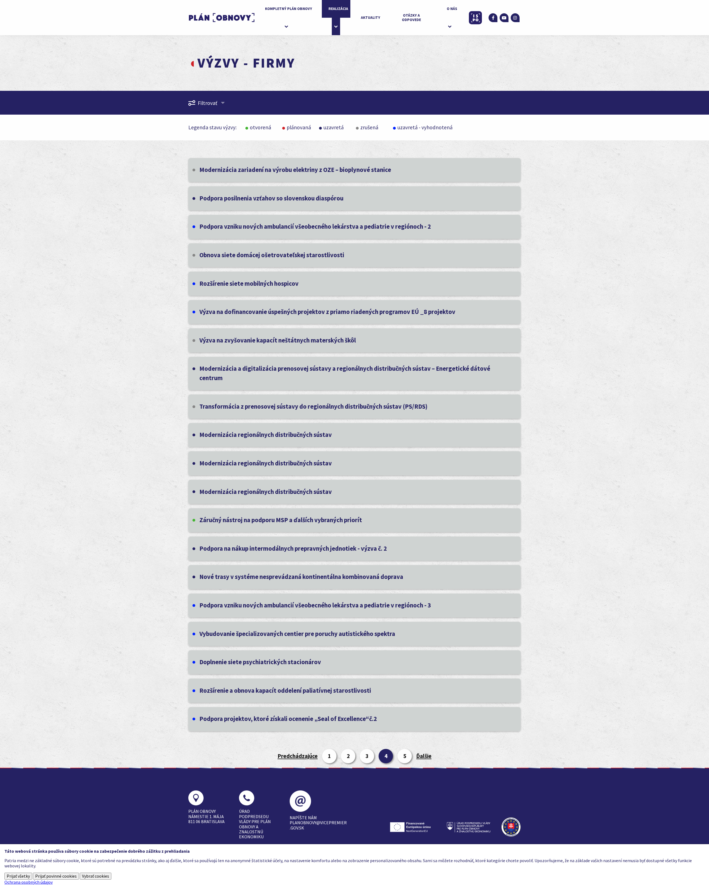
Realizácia (338, 8)
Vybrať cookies (95, 876)
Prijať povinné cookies (56, 876)
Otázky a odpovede (411, 17)
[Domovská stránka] (221, 17)
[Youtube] (504, 17)
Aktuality (370, 17)
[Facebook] (493, 17)
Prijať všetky (18, 876)
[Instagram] (515, 17)
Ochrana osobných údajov (28, 882)
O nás (452, 8)
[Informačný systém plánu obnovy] (475, 17)
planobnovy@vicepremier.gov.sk (318, 825)
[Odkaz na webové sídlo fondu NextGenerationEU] (412, 827)
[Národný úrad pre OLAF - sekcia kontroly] (511, 827)
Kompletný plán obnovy (288, 8)
